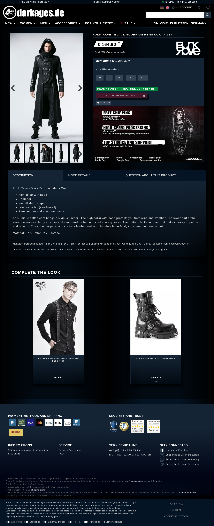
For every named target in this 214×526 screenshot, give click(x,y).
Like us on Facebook (178, 450)
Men (43, 23)
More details (79, 175)
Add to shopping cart (120, 95)
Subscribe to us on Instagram (183, 455)
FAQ (61, 453)
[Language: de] (162, 7)
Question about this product (150, 175)
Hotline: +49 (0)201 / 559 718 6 (180, 2)
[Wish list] (199, 7)
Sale (128, 23)
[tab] (35, 175)
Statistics (35, 522)
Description (23, 175)
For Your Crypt (99, 23)
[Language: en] (167, 7)
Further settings (113, 522)
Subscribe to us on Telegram (182, 464)
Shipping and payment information (28, 450)
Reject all (176, 510)
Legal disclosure (99, 514)
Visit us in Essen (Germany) (184, 23)
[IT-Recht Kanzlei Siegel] (124, 426)
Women (26, 23)
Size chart (14, 453)
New (8, 23)
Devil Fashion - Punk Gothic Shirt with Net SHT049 (58, 359)
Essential (16, 522)
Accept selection (176, 516)
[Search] (207, 15)
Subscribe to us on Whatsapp (183, 459)
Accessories (66, 23)
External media (56, 522)
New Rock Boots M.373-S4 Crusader (156, 358)
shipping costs (118, 52)
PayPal (77, 522)
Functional (95, 522)
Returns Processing (70, 450)
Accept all (176, 503)
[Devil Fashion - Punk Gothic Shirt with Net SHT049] (58, 317)
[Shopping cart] (208, 7)
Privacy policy (53, 516)
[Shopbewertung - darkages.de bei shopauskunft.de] (154, 426)
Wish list (104, 102)
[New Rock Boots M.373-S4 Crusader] (155, 315)
